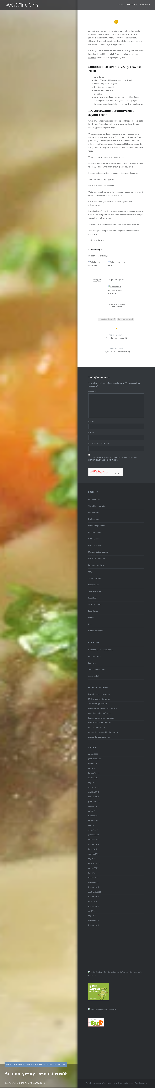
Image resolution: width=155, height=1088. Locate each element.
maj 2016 (91, 859)
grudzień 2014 (93, 920)
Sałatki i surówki (94, 578)
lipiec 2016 (92, 849)
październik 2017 (94, 802)
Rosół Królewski (133, 31)
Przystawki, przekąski (96, 565)
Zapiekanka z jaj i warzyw (97, 704)
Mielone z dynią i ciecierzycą (99, 699)
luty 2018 (92, 783)
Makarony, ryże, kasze (96, 558)
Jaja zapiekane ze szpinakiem (99, 737)
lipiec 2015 (92, 901)
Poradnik (144, 5)
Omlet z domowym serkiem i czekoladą (103, 732)
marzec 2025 (93, 754)
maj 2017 (91, 811)
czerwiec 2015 (93, 906)
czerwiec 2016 (93, 854)
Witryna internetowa (98, 444)
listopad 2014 (93, 925)
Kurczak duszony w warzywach (99, 723)
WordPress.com (140, 1083)
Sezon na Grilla (93, 585)
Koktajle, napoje (94, 539)
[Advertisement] (105, 949)
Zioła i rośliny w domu (96, 669)
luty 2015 (92, 916)
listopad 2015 (93, 887)
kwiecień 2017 (94, 816)
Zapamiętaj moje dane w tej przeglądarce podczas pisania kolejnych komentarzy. (112, 459)
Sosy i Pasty (92, 598)
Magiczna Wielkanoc (16, 1064)
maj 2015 (91, 911)
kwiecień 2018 (94, 773)
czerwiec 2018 (93, 764)
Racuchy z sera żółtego (96, 727)
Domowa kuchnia (94, 656)
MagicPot (20, 1083)
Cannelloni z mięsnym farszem (99, 713)
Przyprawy (92, 663)
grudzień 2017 (93, 792)
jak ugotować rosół (125, 319)
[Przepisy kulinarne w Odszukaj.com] (102, 1009)
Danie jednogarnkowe (96, 526)
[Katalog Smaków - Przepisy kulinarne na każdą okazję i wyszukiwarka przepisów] (116, 975)
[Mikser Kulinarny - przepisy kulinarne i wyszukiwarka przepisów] (98, 1000)
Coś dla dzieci (93, 512)
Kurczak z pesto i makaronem (99, 694)
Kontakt (91, 618)
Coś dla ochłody (94, 499)
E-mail (92, 433)
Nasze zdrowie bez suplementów (100, 650)
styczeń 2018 (93, 787)
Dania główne (93, 519)
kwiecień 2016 (94, 863)
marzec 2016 (93, 868)
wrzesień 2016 (94, 840)
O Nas (121, 5)
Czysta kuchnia (93, 676)
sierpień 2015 (93, 897)
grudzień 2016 (93, 835)
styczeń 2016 (93, 878)
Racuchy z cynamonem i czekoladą (101, 718)
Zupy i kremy (59, 1064)
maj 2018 (91, 768)
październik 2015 (94, 892)
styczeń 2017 (93, 830)
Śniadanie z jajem (94, 604)
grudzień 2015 (93, 882)
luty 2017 (92, 825)
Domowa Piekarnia (95, 532)
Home (90, 624)
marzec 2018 (93, 778)
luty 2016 (92, 873)
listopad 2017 (93, 797)
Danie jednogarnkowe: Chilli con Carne (102, 708)
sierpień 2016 (93, 844)
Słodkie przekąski (94, 591)
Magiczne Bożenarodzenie (39, 1064)
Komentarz (94, 391)
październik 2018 (94, 759)
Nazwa (92, 421)
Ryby (90, 572)
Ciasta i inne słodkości (96, 506)
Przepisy (131, 5)
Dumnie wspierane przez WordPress (98, 1083)
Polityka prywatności (96, 631)
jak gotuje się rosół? (107, 319)
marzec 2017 (93, 821)
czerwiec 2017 (93, 806)
